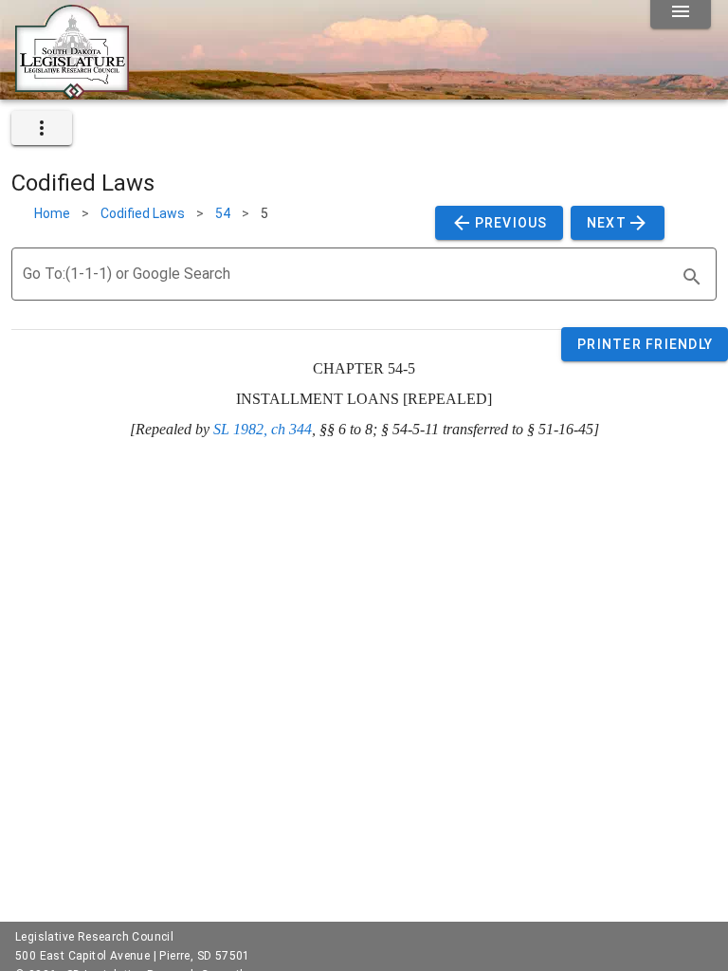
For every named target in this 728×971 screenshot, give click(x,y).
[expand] (41, 128)
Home (52, 213)
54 (222, 213)
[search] (692, 277)
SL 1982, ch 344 (262, 429)
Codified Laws (142, 213)
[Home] (72, 92)
